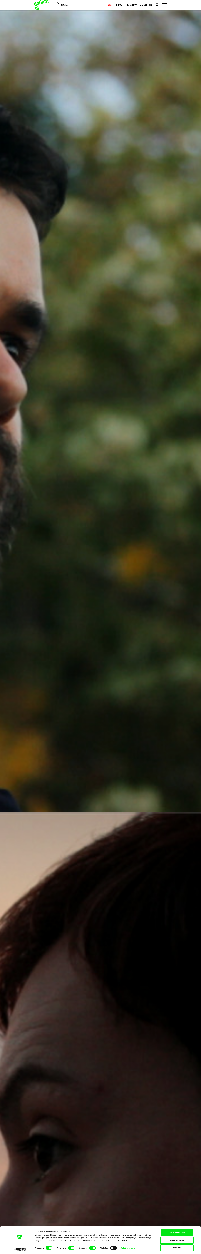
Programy (131, 5)
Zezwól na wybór (177, 1240)
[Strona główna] (42, 5)
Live (110, 5)
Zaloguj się (146, 5)
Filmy (119, 5)
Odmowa (177, 1248)
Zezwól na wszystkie (177, 1233)
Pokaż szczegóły (128, 1248)
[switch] (71, 1248)
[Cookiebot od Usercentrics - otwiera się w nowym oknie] (20, 1249)
